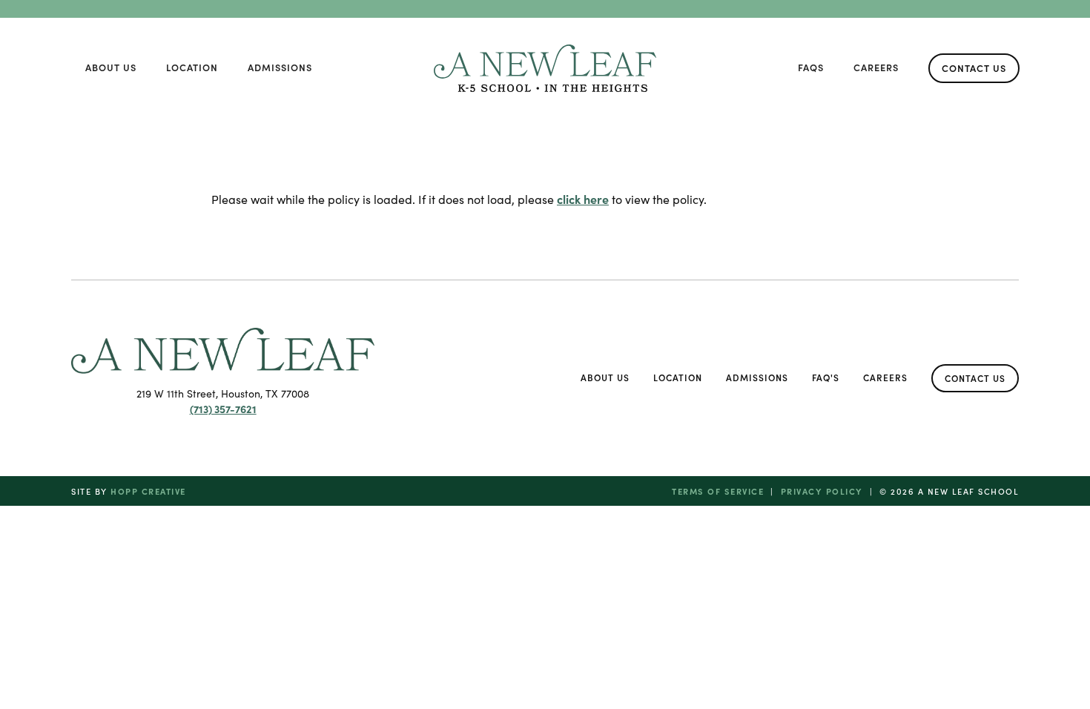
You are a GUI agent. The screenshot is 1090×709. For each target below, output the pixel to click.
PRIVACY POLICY (822, 491)
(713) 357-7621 (223, 408)
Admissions (280, 66)
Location (192, 66)
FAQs (811, 66)
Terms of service (718, 491)
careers (876, 66)
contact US (974, 67)
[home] (545, 67)
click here (583, 199)
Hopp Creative (148, 491)
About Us (110, 66)
